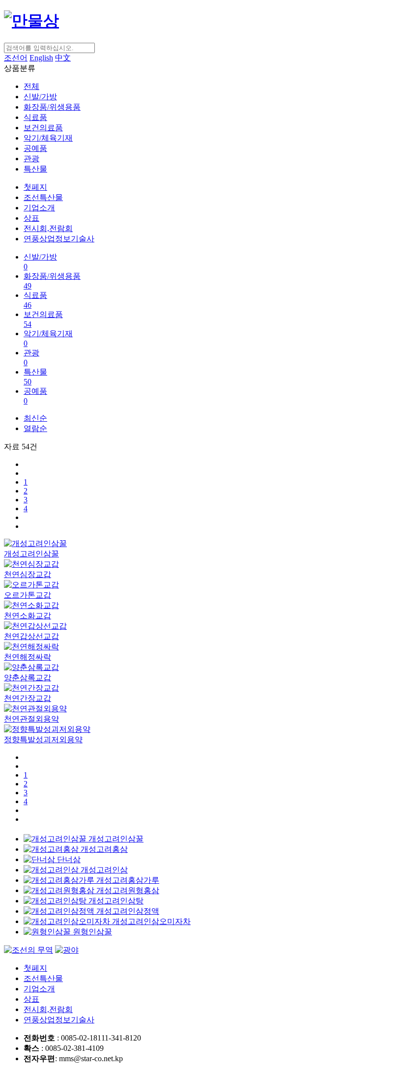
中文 (63, 58)
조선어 (16, 58)
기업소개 (39, 207)
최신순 (35, 418)
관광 (31, 158)
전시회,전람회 (48, 228)
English (41, 58)
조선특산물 (43, 197)
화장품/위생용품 (52, 107)
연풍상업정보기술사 (59, 238)
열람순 (35, 428)
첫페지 (35, 187)
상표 (31, 218)
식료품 (35, 117)
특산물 (35, 169)
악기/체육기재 (48, 138)
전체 (31, 86)
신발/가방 (40, 96)
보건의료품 (43, 127)
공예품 (35, 148)
